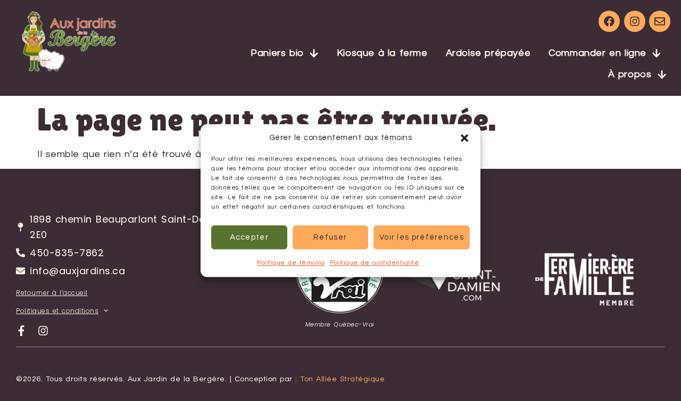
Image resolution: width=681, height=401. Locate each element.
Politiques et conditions (57, 310)
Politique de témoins (291, 262)
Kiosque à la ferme (382, 53)
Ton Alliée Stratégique (342, 379)
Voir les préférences (421, 237)
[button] (464, 138)
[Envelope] (659, 21)
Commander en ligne (597, 53)
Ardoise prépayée (488, 53)
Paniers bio (277, 53)
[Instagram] (634, 21)
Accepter (249, 237)
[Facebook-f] (21, 330)
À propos (630, 74)
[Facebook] (609, 21)
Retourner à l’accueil (52, 292)
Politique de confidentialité (374, 262)
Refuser (330, 237)
